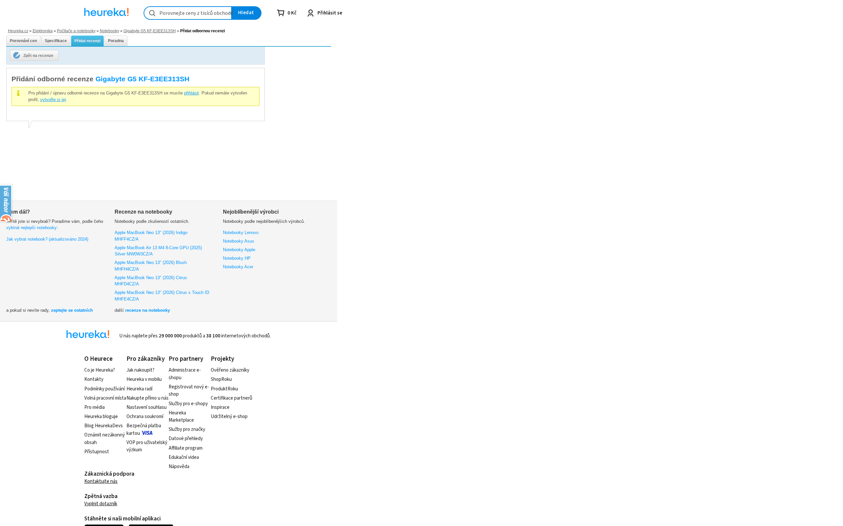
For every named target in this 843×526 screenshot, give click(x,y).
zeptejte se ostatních (72, 310)
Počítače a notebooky (76, 31)
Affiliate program (186, 448)
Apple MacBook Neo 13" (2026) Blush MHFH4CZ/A (151, 266)
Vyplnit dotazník (100, 503)
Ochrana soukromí (144, 416)
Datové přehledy (186, 438)
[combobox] (188, 13)
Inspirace (220, 407)
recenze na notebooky (147, 310)
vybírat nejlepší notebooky (31, 227)
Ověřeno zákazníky (230, 370)
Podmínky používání (104, 388)
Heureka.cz (18, 31)
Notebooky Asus (238, 241)
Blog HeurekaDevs (103, 425)
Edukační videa (184, 457)
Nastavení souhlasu (146, 407)
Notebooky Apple (239, 249)
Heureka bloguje (101, 416)
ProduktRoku (224, 388)
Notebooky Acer (238, 266)
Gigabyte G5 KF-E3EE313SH (149, 31)
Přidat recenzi (87, 41)
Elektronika (43, 31)
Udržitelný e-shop (229, 416)
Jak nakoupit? (140, 370)
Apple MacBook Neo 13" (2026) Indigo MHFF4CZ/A (151, 236)
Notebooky (109, 31)
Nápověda (179, 466)
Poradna (116, 41)
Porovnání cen (23, 41)
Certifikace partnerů (231, 398)
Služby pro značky (187, 429)
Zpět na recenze (38, 55)
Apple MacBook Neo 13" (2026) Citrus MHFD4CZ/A (151, 281)
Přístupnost (96, 451)
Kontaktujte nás (101, 481)
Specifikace (56, 41)
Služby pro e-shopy (188, 403)
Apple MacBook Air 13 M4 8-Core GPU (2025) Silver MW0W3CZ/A (158, 251)
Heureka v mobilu (144, 379)
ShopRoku (221, 379)
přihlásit (191, 93)
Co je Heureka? (99, 370)
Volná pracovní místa (105, 398)
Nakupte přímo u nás (147, 398)
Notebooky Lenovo (240, 232)
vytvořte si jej (53, 99)
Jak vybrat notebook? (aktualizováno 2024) (47, 239)
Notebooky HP (237, 258)
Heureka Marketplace (181, 416)
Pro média (94, 407)
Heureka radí (139, 388)
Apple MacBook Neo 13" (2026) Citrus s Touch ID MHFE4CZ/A (162, 296)
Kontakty (93, 379)
